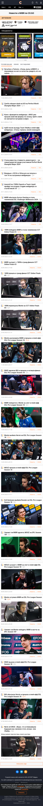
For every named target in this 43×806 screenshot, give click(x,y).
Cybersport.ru (17, 803)
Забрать (7, 55)
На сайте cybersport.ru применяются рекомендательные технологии (21, 780)
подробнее (20, 786)
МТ (15, 7)
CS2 (9, 7)
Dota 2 (3, 7)
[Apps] (32, 2)
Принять (21, 792)
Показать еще (21, 764)
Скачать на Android (24, 55)
